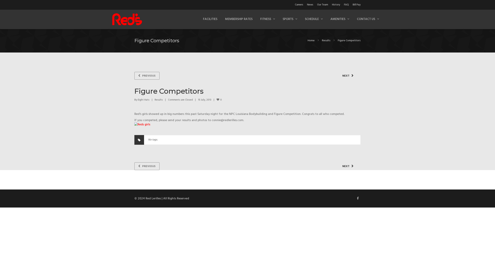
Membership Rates (239, 19)
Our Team (322, 5)
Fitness (265, 19)
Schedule (312, 19)
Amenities (337, 19)
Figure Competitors (168, 91)
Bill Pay (357, 5)
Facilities (210, 19)
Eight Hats (143, 100)
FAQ (346, 5)
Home (311, 40)
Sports (288, 19)
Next (346, 76)
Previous (149, 76)
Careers (299, 5)
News (310, 5)
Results (326, 40)
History (336, 5)
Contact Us (366, 19)
